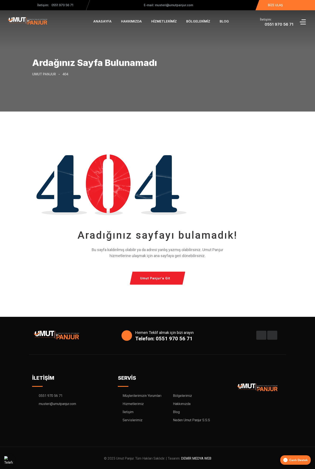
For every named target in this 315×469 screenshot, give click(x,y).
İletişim (128, 412)
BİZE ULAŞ (275, 5)
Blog (224, 21)
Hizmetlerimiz (164, 21)
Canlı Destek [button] (298, 460)
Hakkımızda (131, 21)
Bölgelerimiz (198, 21)
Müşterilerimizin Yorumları (142, 396)
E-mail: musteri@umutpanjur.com (168, 5)
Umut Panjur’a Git (155, 278)
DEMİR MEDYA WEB (196, 458)
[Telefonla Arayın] (8, 460)
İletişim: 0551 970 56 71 (55, 5)
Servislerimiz (132, 420)
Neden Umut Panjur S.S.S (191, 420)
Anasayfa (102, 21)
